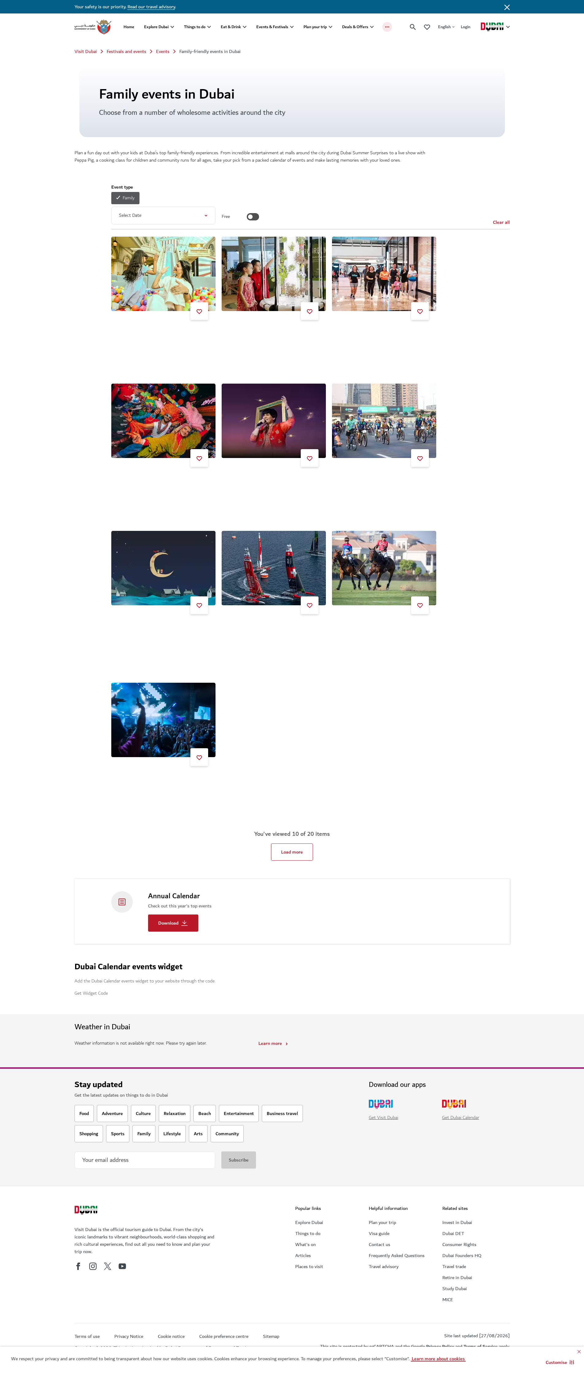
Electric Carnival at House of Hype (154, 479)
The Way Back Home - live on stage (155, 627)
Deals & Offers (355, 26)
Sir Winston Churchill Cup (365, 627)
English (444, 26)
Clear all (501, 222)
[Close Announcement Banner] (507, 6)
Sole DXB (128, 778)
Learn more (270, 1043)
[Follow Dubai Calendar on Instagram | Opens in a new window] (93, 1266)
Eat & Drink (231, 26)
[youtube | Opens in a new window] (122, 1266)
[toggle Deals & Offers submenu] (372, 27)
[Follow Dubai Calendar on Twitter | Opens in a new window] (107, 1266)
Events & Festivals (272, 26)
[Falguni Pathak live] (274, 421)
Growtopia (239, 332)
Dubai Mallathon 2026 (362, 332)
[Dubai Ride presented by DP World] (384, 421)
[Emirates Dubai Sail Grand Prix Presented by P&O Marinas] (274, 568)
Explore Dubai (156, 26)
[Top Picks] (427, 26)
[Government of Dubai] (92, 27)
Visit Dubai (85, 51)
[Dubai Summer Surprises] (163, 274)
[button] (560, 1362)
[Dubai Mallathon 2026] (384, 274)
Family (129, 198)
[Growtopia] (274, 274)
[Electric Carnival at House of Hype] (163, 421)
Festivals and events (126, 51)
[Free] (253, 216)
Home (129, 26)
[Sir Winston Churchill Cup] (384, 568)
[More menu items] (387, 27)
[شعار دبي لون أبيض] (86, 1211)
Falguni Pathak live (248, 479)
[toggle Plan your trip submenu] (330, 27)
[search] (413, 27)
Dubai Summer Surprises (144, 332)
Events (163, 51)
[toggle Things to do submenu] (209, 27)
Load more (292, 852)
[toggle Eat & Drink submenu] (244, 27)
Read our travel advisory (151, 7)
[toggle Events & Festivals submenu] (292, 27)
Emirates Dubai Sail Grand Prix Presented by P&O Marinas (272, 629)
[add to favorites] (199, 311)
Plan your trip (315, 26)
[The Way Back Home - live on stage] (163, 568)
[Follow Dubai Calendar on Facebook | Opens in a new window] (78, 1266)
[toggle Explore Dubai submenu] (172, 27)
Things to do (194, 26)
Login (465, 26)
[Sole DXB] (163, 720)
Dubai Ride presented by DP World (374, 479)
